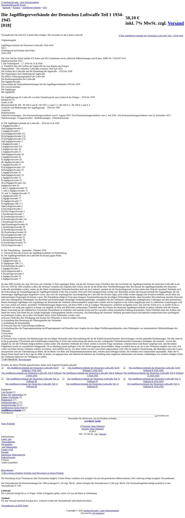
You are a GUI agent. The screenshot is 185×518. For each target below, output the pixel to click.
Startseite (6, 7)
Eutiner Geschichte (9, 397)
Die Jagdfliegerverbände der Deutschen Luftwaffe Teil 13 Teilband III (31, 385)
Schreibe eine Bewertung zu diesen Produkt (44, 473)
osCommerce (98, 513)
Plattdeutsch (6, 400)
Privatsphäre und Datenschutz (9, 445)
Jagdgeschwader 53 (10, 405)
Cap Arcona (6, 392)
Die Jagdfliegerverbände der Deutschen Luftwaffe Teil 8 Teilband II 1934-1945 (153, 374)
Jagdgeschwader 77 (10, 402)
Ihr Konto (21, 5)
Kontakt (5, 452)
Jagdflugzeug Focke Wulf (13, 407)
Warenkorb (6, 5)
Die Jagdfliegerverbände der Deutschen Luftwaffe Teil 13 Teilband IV (92, 385)
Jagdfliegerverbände (31, 7)
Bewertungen (25, 359)
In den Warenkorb (9, 360)
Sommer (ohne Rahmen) (92, 429)
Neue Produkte (8, 423)
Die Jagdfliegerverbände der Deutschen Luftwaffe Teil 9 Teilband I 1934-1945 (32, 374)
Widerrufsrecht (18, 455)
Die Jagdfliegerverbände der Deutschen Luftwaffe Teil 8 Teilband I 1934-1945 (92, 374)
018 (45, 7)
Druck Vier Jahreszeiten (12, 394)
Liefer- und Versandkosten (8, 440)
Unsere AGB (7, 449)
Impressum (6, 455)
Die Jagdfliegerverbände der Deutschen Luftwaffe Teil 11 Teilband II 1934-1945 (153, 385)
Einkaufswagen (8, 457)
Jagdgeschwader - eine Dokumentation (101, 510)
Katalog (16, 7)
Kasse (14, 5)
